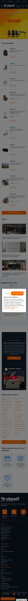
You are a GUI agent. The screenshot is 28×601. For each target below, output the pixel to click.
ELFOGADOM (16, 293)
